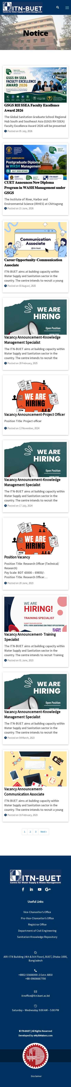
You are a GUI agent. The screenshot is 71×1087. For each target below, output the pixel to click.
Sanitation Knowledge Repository (37, 937)
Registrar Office (37, 924)
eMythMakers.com (43, 1035)
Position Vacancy (17, 557)
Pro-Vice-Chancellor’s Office (37, 918)
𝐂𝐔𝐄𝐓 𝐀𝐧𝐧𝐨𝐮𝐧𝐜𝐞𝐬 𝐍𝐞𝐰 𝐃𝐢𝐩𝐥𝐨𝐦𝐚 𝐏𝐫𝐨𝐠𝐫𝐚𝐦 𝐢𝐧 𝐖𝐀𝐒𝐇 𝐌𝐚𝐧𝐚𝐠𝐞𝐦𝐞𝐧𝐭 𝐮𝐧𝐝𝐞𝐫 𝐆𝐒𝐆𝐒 (34, 187)
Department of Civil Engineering (37, 930)
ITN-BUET (25, 1031)
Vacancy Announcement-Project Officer (34, 414)
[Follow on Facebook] (23, 889)
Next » (44, 831)
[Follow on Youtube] (39, 889)
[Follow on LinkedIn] (31, 889)
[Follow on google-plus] (47, 889)
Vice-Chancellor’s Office (37, 912)
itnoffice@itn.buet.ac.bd (35, 995)
